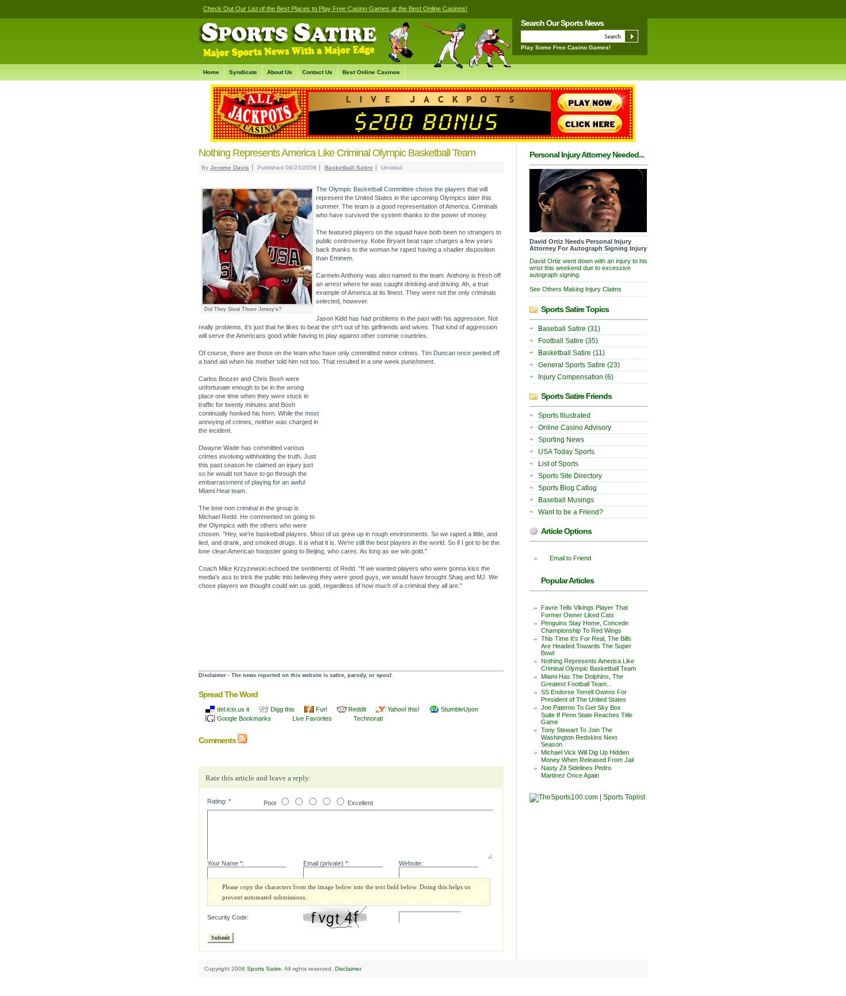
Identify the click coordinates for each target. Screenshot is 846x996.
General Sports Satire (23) (579, 365)
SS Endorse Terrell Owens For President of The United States (584, 696)
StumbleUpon (459, 709)
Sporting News (561, 440)
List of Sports (558, 464)
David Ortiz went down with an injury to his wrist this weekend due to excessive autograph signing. (588, 267)
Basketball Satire (349, 167)
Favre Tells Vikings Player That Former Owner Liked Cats (584, 611)
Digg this (282, 709)
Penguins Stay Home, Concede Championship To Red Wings (584, 627)
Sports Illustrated (564, 416)
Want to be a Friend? (570, 512)
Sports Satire (264, 969)
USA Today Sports (566, 452)
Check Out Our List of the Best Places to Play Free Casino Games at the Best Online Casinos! (335, 8)
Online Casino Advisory (574, 428)
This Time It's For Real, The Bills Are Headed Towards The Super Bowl (586, 645)
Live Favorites (312, 718)
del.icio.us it (233, 709)
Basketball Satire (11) (571, 353)
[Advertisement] (411, 452)
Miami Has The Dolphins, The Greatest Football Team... (582, 680)
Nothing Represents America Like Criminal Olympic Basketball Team (588, 664)
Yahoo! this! (403, 709)
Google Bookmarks (244, 718)
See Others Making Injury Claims (575, 289)
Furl (321, 709)
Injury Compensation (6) (575, 377)
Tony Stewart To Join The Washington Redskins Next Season (579, 737)
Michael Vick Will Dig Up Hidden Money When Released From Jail (587, 756)
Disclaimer (348, 969)
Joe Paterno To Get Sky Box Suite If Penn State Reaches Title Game (586, 714)
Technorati (368, 718)
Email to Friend (570, 558)
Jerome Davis (229, 167)
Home (211, 72)
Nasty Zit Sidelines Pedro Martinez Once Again (576, 771)
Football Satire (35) (568, 341)
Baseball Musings (566, 500)
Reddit (357, 709)
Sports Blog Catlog (567, 488)
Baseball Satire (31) (569, 329)
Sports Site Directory (570, 476)
